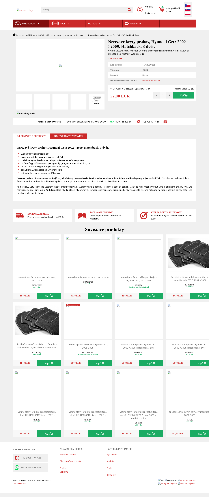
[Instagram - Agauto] (167, 483)
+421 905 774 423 (150, 121)
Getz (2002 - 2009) (42, 35)
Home (18, 35)
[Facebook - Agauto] (187, 479)
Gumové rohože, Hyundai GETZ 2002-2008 (88, 277)
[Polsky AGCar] (187, 14)
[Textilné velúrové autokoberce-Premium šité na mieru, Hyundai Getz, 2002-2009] (37, 319)
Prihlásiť (149, 6)
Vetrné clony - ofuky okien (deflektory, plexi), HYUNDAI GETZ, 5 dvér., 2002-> (88, 413)
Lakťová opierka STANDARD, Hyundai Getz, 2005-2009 (88, 346)
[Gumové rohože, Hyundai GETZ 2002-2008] (88, 252)
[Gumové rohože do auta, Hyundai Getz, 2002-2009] (37, 252)
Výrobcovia (112, 454)
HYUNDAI (28, 35)
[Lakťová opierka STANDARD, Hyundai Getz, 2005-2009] (88, 319)
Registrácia (150, 13)
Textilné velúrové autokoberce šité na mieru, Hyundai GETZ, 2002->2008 (189, 278)
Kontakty (111, 474)
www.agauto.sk (19, 483)
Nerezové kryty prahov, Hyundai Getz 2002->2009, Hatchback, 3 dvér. (114, 35)
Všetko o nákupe (68, 454)
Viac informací (115, 58)
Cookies (63, 468)
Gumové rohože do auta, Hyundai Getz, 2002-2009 (37, 279)
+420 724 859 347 (123, 121)
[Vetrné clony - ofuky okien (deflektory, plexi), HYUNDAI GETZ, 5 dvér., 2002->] (88, 387)
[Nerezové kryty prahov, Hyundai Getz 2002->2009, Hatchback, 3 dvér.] (139, 319)
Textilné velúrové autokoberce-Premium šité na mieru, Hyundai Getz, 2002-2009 (37, 345)
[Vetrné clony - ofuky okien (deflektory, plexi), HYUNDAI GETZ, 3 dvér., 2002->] (37, 387)
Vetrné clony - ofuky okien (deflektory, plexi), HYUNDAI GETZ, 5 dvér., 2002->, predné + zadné (139, 415)
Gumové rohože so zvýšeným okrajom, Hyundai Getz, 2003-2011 (138, 279)
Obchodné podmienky (70, 461)
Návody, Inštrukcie (151, 80)
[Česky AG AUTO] (187, 5)
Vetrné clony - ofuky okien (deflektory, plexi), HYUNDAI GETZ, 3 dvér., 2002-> (37, 413)
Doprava (64, 471)
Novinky (110, 461)
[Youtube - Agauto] (186, 483)
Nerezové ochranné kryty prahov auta (68, 35)
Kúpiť (182, 95)
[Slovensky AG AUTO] (187, 10)
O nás (109, 468)
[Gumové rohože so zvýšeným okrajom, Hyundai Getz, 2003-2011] (139, 252)
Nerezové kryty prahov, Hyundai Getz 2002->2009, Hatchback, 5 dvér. (189, 346)
